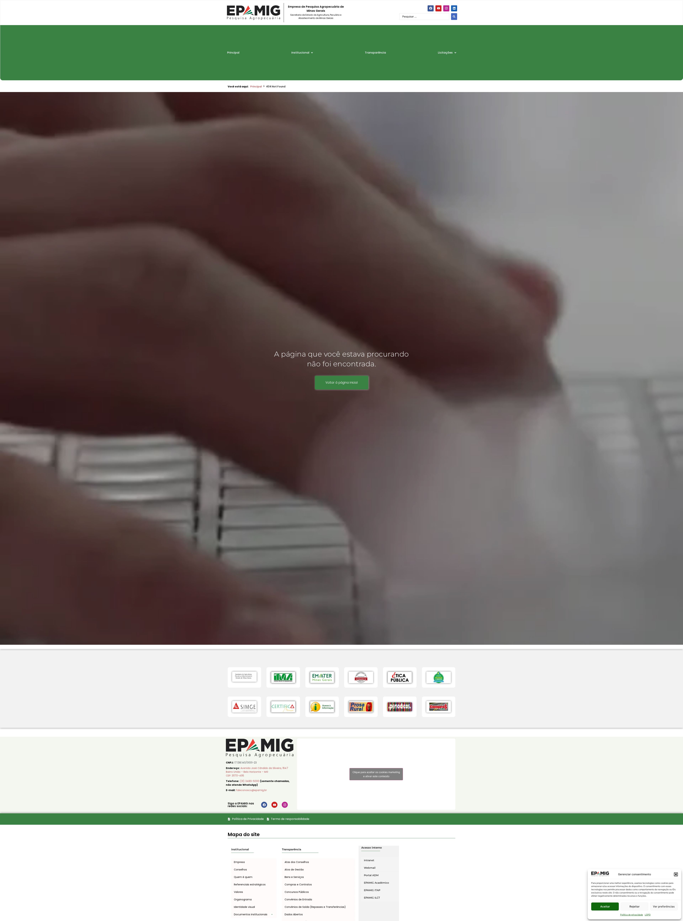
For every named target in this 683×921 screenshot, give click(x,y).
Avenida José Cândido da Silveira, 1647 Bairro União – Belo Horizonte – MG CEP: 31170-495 (257, 771)
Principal (256, 86)
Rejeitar (634, 906)
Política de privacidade (631, 914)
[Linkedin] (454, 8)
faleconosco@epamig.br (251, 790)
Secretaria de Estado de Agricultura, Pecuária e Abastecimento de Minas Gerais (315, 16)
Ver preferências (664, 906)
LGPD (648, 914)
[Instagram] (446, 8)
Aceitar (605, 906)
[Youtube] (438, 8)
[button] (676, 874)
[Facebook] (431, 8)
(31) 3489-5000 (250, 781)
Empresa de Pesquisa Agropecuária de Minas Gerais (316, 9)
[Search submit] (454, 16)
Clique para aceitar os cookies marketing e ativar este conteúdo (376, 795)
